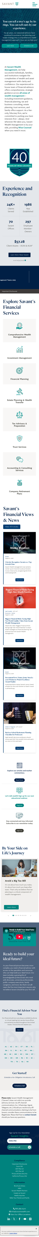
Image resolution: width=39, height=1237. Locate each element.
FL (32, 1047)
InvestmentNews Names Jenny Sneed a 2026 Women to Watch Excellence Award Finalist (19, 679)
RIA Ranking (33, 280)
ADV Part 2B (20, 1171)
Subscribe (12, 1141)
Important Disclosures (9, 291)
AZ (11, 1047)
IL (11, 1050)
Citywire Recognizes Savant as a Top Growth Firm (18, 563)
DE (27, 1047)
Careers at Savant (19, 1193)
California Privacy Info (19, 1176)
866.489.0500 (20, 1209)
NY (32, 1054)
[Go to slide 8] (25, 915)
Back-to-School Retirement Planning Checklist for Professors (18, 733)
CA (16, 1047)
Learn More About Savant (19, 255)
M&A (19, 1188)
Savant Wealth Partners (19, 1191)
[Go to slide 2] (15, 915)
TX (17, 1062)
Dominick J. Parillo (10, 613)
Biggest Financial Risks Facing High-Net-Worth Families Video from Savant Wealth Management (19, 621)
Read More (20, 580)
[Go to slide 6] (22, 915)
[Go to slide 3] (16, 915)
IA (21, 1050)
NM (27, 1054)
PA (22, 1058)
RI (27, 1058)
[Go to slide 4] (18, 915)
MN (15, 1054)
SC (32, 1058)
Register (19, 805)
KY (26, 1050)
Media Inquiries (19, 1195)
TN (12, 1062)
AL (6, 1047)
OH (6, 1058)
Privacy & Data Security (19, 1174)
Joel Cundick (8, 611)
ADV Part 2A (19, 1169)
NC (21, 1054)
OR (17, 1058)
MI (10, 1054)
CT (22, 1047)
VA (22, 1062)
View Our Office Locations (20, 1214)
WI (27, 1062)
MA (31, 1050)
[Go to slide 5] (20, 915)
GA (6, 1050)
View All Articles (11, 527)
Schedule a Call (28, 46)
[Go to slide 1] (13, 915)
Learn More (10, 46)
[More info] (25, 260)
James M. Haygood (10, 727)
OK (11, 1058)
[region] (19, 1230)
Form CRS (19, 1166)
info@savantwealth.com (20, 1212)
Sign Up (19, 830)
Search (19, 1030)
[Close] (36, 1228)
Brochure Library (19, 1186)
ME (5, 1054)
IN (16, 1050)
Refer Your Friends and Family (19, 1198)
